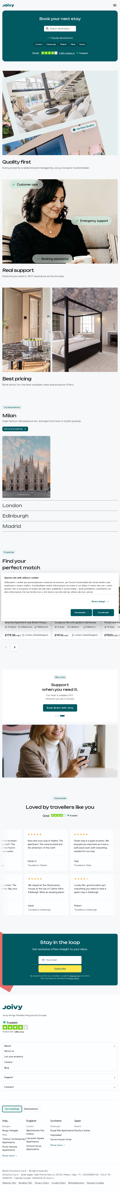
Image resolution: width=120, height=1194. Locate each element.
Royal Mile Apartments (62, 1130)
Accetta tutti (103, 613)
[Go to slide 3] (64, 715)
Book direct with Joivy (60, 707)
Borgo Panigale (10, 1130)
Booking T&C (25, 1182)
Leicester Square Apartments (35, 1140)
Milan (73, 44)
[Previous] (5, 647)
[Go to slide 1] (55, 715)
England (31, 1120)
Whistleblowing (76, 1182)
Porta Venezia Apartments (9, 1148)
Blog (6, 1067)
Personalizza (80, 613)
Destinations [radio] (31, 1108)
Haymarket (56, 1135)
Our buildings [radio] (12, 1108)
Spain (77, 1120)
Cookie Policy (58, 1182)
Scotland (55, 1120)
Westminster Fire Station (35, 1132)
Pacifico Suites (82, 1130)
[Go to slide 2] (60, 716)
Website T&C (75, 976)
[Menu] (115, 5)
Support (8, 1077)
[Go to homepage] (8, 5)
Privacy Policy (73, 978)
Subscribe (60, 968)
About (7, 1045)
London (38, 44)
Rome (82, 44)
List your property (13, 1056)
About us (9, 1051)
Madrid (63, 44)
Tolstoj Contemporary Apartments (14, 1141)
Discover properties (13, 429)
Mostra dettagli (98, 601)
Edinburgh (51, 44)
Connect (9, 1087)
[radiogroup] (21, 1109)
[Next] (14, 647)
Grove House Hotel (60, 1139)
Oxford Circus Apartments (33, 1148)
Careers (8, 1062)
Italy (5, 1120)
